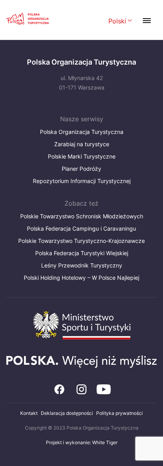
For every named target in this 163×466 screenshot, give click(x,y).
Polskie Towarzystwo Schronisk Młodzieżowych (81, 216)
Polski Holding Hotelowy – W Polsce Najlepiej (81, 277)
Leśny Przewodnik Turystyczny (81, 265)
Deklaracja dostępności (67, 413)
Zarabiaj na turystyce (81, 144)
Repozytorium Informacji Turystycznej (82, 181)
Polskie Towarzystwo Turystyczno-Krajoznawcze (81, 240)
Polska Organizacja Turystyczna (81, 131)
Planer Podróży (81, 168)
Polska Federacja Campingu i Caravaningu (81, 228)
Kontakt (29, 413)
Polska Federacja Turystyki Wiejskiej (81, 253)
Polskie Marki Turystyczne (82, 156)
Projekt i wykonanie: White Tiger (82, 442)
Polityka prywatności (119, 413)
